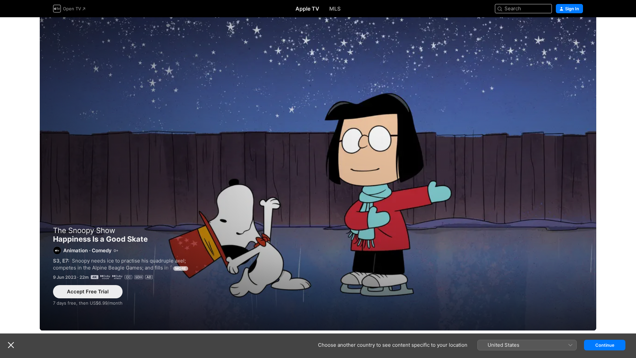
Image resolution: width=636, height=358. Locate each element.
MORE (180, 268)
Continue (604, 345)
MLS (335, 8)
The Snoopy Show (84, 230)
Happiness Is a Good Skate (318, 173)
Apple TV (307, 8)
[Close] (11, 345)
